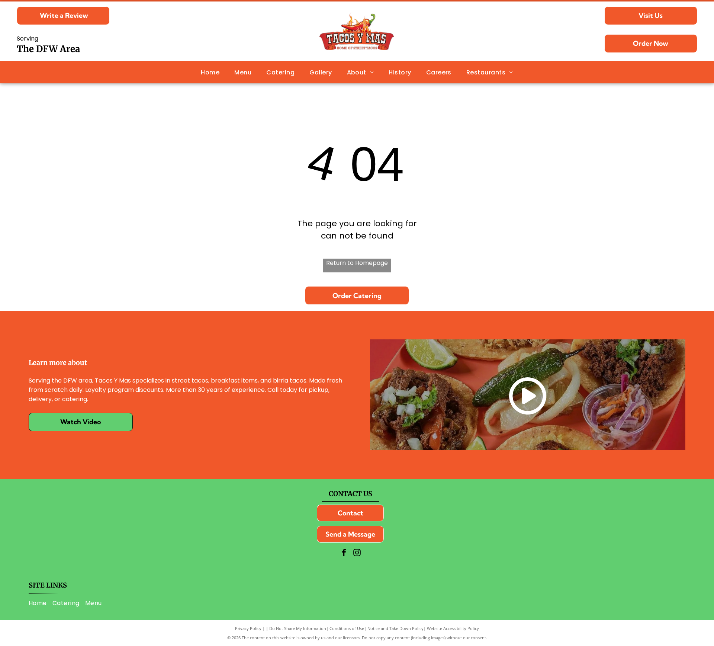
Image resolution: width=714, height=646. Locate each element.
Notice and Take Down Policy (395, 628)
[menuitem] (210, 72)
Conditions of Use (346, 628)
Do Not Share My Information (297, 628)
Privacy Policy (248, 628)
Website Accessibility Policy (453, 628)
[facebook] (344, 553)
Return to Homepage (357, 263)
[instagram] (357, 553)
